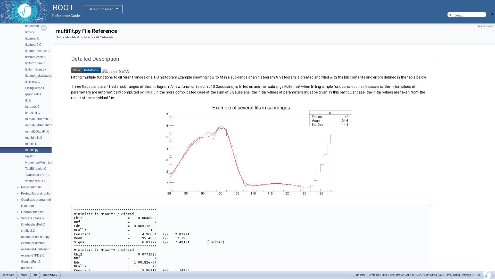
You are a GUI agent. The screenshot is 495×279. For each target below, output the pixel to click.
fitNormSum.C (35, 63)
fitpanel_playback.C (39, 76)
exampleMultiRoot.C (35, 249)
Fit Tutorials (104, 37)
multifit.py (31, 150)
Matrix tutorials (31, 187)
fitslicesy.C (32, 82)
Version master (100, 9)
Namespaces (486, 26)
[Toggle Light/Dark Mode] (492, 14)
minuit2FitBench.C (38, 119)
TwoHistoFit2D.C (37, 175)
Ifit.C (28, 100)
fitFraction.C (33, 26)
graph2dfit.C (34, 94)
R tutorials (28, 206)
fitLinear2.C (33, 45)
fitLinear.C (32, 38)
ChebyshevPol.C (33, 224)
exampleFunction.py (35, 237)
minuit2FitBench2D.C (40, 125)
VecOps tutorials (32, 218)
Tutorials (62, 37)
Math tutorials (82, 37)
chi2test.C (28, 231)
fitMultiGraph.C (35, 57)
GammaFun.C (31, 262)
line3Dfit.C (32, 113)
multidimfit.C (34, 138)
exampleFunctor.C (34, 243)
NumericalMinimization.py (43, 162)
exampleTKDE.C (33, 255)
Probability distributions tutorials (43, 193)
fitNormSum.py (35, 69)
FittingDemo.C (35, 88)
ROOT (149, 92)
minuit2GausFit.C (37, 131)
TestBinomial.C (35, 169)
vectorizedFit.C (35, 181)
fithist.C (30, 32)
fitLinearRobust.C (37, 51)
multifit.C (31, 144)
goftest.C (27, 268)
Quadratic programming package (44, 200)
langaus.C (32, 107)
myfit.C (30, 156)
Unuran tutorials (32, 212)
